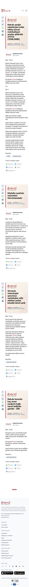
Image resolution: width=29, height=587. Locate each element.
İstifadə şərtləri (4, 551)
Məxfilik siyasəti (5, 553)
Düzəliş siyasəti (5, 542)
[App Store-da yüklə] (7, 573)
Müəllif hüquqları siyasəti (7, 555)
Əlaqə (2, 538)
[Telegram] (16, 566)
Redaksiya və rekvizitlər (6, 535)
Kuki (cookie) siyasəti (6, 558)
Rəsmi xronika (4, 527)
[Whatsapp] (2, 566)
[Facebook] (6, 566)
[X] (9, 566)
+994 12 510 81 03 (5, 515)
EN (11, 584)
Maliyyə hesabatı (5, 545)
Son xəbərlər (4, 524)
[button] (2, 17)
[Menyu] (26, 10)
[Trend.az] (5, 10)
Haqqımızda (4, 533)
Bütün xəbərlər (16, 55)
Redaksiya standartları (6, 540)
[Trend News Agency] (5, 503)
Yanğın (8, 156)
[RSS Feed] (23, 566)
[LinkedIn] (19, 566)
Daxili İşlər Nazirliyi (11, 362)
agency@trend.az (5, 517)
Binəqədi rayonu (17, 156)
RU (17, 584)
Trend (13, 79)
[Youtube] (12, 566)
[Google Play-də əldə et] (19, 573)
